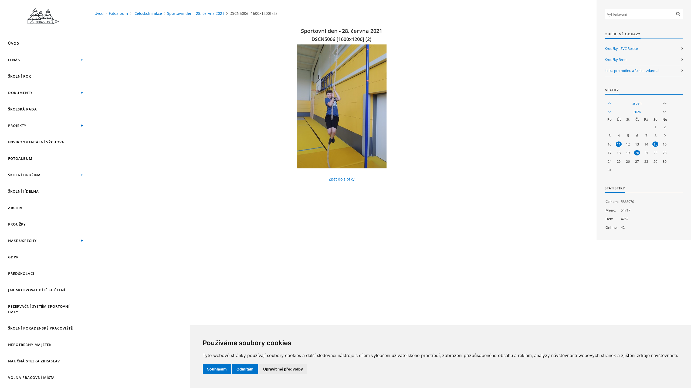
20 (637, 152)
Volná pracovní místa (31, 377)
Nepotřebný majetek (30, 344)
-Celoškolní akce (147, 13)
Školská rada (22, 109)
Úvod (13, 43)
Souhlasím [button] (217, 369)
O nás (14, 59)
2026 (637, 111)
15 (655, 144)
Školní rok (19, 76)
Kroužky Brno (615, 59)
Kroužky (17, 224)
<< (609, 103)
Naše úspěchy (22, 240)
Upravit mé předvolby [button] (283, 369)
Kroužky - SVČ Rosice (621, 48)
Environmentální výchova (36, 142)
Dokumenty (20, 92)
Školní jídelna (23, 191)
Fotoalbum (20, 158)
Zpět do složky (341, 179)
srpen (637, 103)
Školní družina (24, 174)
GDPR (13, 257)
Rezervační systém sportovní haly (39, 309)
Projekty (17, 125)
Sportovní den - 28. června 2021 (195, 13)
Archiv (15, 207)
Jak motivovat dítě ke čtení (36, 289)
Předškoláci (21, 273)
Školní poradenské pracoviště (40, 328)
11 (619, 144)
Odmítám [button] (244, 369)
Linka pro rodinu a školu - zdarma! (632, 70)
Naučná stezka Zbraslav (34, 361)
